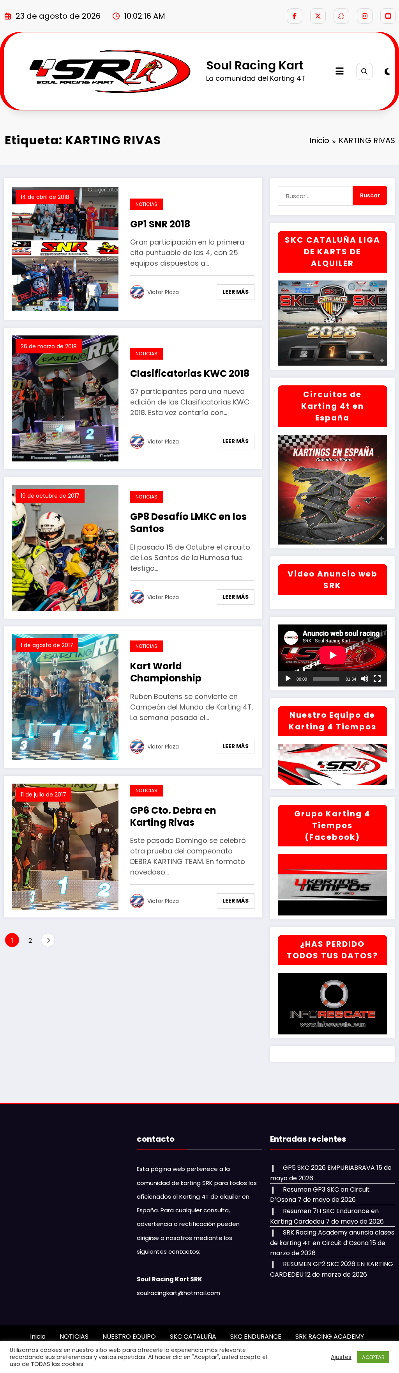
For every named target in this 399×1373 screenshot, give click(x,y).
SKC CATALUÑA (193, 1336)
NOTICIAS (146, 204)
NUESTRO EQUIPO (129, 1336)
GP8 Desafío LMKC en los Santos (188, 523)
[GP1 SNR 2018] (65, 248)
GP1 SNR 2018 (160, 224)
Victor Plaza (163, 292)
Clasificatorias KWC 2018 (189, 373)
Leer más (235, 292)
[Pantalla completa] (377, 679)
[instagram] (365, 16)
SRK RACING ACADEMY (329, 1336)
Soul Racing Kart (255, 65)
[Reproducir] (288, 679)
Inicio (38, 1336)
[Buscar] (364, 71)
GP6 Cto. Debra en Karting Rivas (173, 816)
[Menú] (339, 71)
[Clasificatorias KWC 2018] (65, 398)
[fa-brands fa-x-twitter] (318, 16)
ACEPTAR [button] (373, 1357)
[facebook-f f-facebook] (294, 16)
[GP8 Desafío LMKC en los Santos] (65, 547)
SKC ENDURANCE (255, 1336)
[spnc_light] (387, 71)
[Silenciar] (365, 679)
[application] (332, 655)
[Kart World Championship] (65, 696)
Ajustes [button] (341, 1357)
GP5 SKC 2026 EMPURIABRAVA (329, 1167)
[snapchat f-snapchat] (341, 16)
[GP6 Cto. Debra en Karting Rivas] (65, 846)
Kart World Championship (165, 672)
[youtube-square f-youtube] (388, 16)
